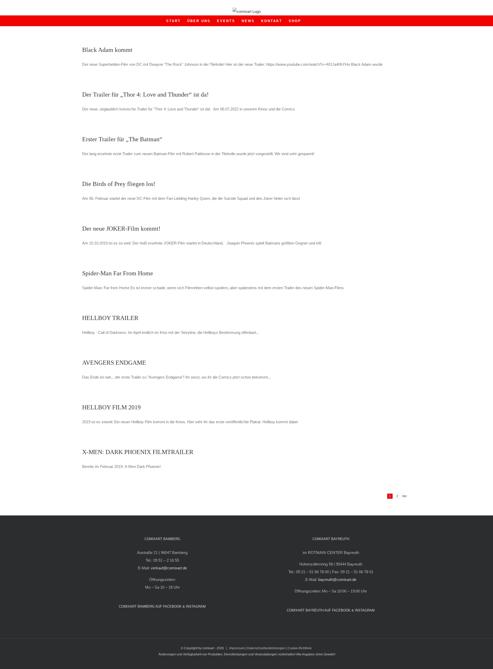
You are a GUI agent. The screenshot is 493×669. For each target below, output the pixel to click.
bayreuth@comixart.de (337, 579)
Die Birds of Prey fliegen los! (118, 184)
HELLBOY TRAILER (110, 318)
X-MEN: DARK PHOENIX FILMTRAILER (137, 452)
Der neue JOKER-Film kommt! (121, 228)
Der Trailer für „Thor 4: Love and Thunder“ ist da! (145, 94)
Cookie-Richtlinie (300, 648)
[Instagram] (165, 620)
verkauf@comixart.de (169, 568)
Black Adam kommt (107, 49)
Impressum (237, 648)
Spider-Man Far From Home (117, 273)
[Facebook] (158, 620)
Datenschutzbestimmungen (266, 648)
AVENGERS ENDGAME (114, 362)
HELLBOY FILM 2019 (111, 407)
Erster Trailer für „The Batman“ (122, 139)
